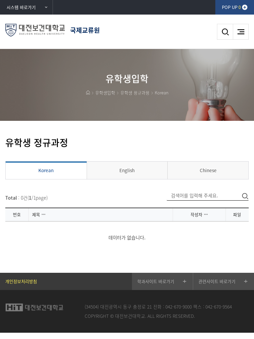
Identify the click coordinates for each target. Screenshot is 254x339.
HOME (88, 92)
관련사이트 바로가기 (216, 281)
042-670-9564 (218, 306)
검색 (225, 32)
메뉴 (241, 32)
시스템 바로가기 (21, 7)
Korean (161, 92)
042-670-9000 (178, 306)
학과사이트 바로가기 (155, 281)
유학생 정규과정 (134, 92)
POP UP (231, 7)
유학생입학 (105, 92)
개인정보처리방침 (21, 281)
